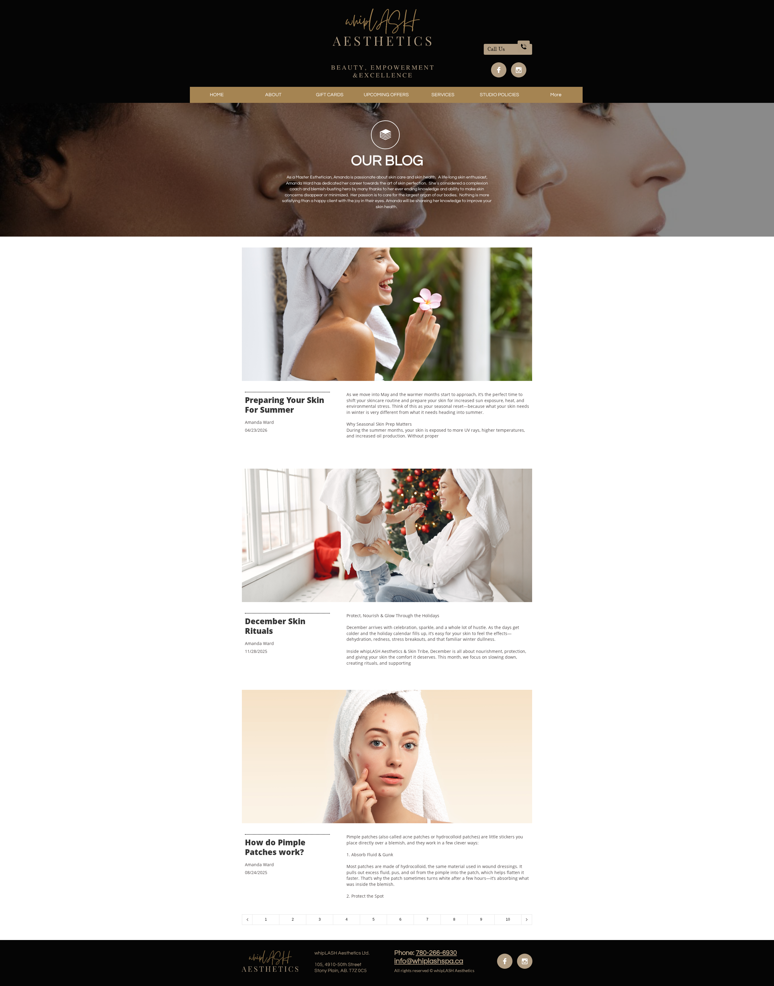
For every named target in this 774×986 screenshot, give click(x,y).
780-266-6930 (436, 952)
